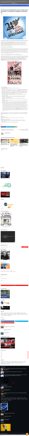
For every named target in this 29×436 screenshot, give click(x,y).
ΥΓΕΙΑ (1, 315)
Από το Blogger (13, 382)
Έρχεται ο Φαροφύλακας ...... (7, 389)
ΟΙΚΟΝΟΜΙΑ (24, 361)
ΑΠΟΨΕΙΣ (5, 361)
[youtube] (7, 322)
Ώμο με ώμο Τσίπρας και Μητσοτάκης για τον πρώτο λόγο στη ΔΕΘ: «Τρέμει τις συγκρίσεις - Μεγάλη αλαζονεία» (15, 369)
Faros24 (2, 14)
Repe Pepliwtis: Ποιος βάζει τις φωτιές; (5, 271)
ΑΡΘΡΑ (7, 361)
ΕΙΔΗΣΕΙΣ (10, 361)
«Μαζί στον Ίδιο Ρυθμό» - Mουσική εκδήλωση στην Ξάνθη (5, 144)
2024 (14, 354)
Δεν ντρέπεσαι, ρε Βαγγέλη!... (7, 329)
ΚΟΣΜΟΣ (19, 361)
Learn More (13, 3)
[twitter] (21, 321)
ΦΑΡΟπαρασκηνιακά (5, 315)
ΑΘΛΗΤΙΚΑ (2, 361)
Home (22, 433)
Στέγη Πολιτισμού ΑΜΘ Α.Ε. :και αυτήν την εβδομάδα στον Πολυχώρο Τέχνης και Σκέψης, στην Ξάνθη (14, 144)
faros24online (5, 433)
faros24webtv (2, 317)
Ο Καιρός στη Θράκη (6, 332)
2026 (14, 351)
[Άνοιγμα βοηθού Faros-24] (27, 434)
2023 (14, 355)
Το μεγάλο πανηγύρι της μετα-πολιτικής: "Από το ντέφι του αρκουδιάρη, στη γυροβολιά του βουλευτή (15, 393)
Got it (16, 3)
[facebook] (7, 321)
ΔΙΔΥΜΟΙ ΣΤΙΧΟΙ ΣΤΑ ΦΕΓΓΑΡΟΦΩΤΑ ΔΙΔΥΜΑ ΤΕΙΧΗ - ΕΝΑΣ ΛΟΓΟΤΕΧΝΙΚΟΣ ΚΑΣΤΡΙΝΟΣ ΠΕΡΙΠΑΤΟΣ (24, 144)
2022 (14, 356)
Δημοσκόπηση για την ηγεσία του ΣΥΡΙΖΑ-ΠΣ (9, 326)
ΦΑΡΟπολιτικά (9, 315)
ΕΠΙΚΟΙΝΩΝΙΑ (15, 361)
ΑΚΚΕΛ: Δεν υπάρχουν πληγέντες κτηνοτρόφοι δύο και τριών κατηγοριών (13, 371)
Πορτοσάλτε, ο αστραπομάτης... (8, 386)
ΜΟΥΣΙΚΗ (21, 361)
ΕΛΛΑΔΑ (12, 361)
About (24, 433)
